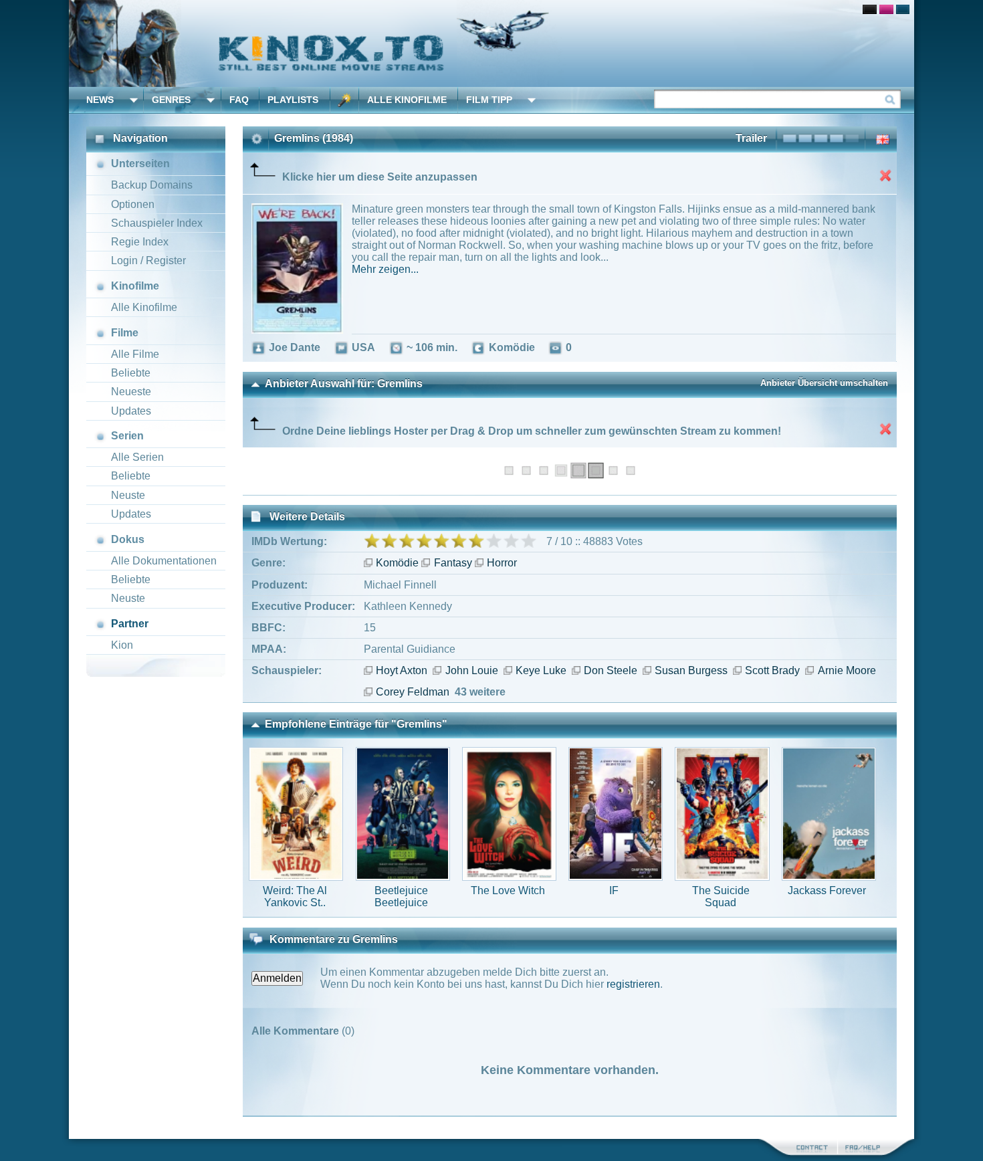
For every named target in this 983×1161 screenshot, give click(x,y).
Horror (502, 562)
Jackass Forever (827, 890)
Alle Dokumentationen (164, 560)
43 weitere (480, 692)
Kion (122, 645)
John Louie (471, 670)
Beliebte (130, 373)
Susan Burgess (691, 670)
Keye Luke (541, 670)
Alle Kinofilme (407, 99)
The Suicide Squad (721, 896)
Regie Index (140, 241)
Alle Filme (135, 354)
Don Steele (610, 670)
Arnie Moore (846, 670)
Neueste (131, 391)
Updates (131, 411)
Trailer (751, 138)
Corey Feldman (412, 692)
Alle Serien (137, 457)
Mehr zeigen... (385, 269)
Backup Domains (152, 185)
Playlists (292, 99)
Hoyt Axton (401, 670)
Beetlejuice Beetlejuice (401, 896)
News (100, 99)
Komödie (397, 562)
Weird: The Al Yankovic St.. (295, 896)
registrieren (633, 984)
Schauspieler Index (157, 223)
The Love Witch (508, 890)
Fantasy (452, 562)
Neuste (128, 495)
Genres (171, 99)
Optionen (132, 204)
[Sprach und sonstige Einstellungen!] (344, 100)
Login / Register (148, 260)
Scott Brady (772, 670)
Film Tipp (489, 99)
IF (614, 890)
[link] (491, 43)
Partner (129, 623)
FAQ (239, 99)
